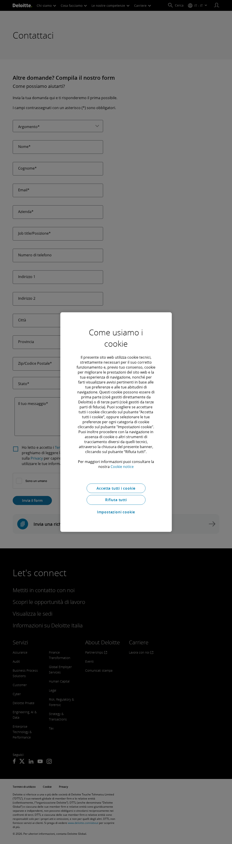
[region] (116, 422)
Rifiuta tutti (116, 499)
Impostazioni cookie (116, 512)
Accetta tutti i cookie (116, 488)
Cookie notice (122, 466)
